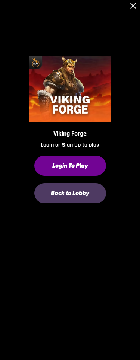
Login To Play (70, 165)
